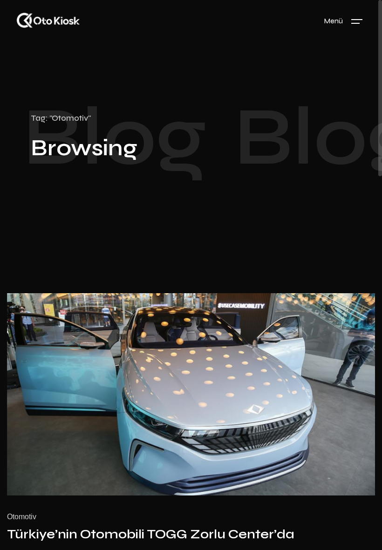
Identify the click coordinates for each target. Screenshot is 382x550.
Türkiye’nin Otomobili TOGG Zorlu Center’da (150, 534)
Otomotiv (21, 517)
